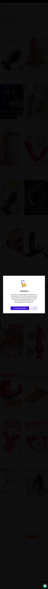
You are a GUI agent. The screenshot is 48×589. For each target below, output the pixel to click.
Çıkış (34, 308)
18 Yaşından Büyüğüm (19, 308)
